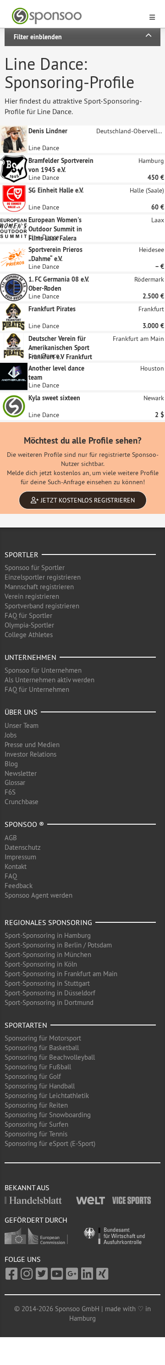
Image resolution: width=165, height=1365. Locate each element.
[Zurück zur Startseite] (77, 16)
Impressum (20, 856)
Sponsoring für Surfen (36, 1124)
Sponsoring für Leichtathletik (47, 1095)
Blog (11, 763)
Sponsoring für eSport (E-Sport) (50, 1143)
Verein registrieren (32, 596)
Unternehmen (30, 657)
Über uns (21, 711)
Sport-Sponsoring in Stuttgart (47, 983)
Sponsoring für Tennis (36, 1134)
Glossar (15, 782)
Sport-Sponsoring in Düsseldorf (50, 992)
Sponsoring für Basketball (42, 1047)
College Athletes (29, 634)
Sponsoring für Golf (33, 1076)
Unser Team (21, 725)
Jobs (10, 735)
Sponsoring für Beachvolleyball (50, 1057)
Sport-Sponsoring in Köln (41, 964)
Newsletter (21, 773)
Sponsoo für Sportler (35, 567)
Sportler (21, 554)
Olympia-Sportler (29, 625)
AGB (11, 837)
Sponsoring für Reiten (36, 1105)
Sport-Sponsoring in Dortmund (49, 1002)
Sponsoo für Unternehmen (43, 670)
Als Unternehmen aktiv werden (49, 679)
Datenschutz (23, 847)
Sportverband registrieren (42, 605)
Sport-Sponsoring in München (48, 954)
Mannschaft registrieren (39, 586)
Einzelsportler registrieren (43, 577)
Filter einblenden (38, 37)
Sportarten (26, 1025)
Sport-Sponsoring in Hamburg (48, 935)
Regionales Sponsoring (48, 922)
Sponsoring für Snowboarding (48, 1114)
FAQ (11, 876)
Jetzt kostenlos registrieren (87, 500)
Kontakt (16, 866)
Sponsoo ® (24, 824)
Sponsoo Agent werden (38, 895)
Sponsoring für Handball (40, 1086)
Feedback (19, 885)
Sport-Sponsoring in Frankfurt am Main (61, 973)
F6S (10, 792)
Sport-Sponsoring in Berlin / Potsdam (58, 945)
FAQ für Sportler (28, 615)
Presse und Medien (32, 744)
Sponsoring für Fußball (38, 1066)
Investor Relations (30, 754)
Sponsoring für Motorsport (43, 1038)
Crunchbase (21, 801)
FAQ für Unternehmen (37, 689)
